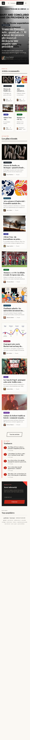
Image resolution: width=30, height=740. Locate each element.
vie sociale (23, 520)
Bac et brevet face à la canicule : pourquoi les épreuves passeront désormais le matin (17, 461)
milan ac (14, 522)
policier (6, 518)
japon (15, 523)
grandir (5, 520)
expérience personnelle (22, 522)
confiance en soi (17, 520)
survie (12, 523)
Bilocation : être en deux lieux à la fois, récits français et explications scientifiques (17, 474)
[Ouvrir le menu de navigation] (8, 3)
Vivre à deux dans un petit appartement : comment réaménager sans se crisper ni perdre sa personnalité (16, 467)
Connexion (13, 3)
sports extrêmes (21, 523)
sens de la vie (10, 520)
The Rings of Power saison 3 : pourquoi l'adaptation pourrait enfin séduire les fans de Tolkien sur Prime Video (17, 447)
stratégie (4, 522)
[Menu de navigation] (25, 3)
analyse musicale (20, 518)
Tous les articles (14, 434)
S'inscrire (20, 3)
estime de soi (9, 522)
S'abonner (14, 502)
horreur (12, 518)
